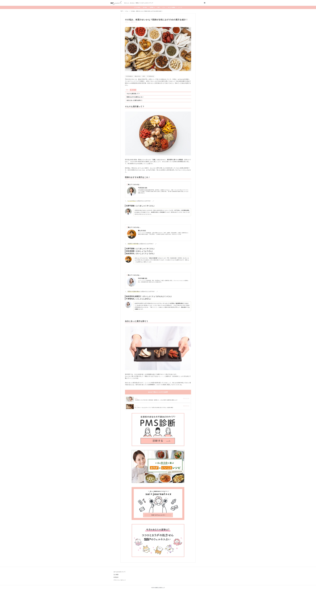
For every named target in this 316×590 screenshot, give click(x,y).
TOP (121, 11)
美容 (159, 7)
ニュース (180, 7)
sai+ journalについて (119, 571)
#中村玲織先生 (129, 76)
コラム (163, 7)
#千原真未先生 (150, 76)
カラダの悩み (137, 7)
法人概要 (116, 574)
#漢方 (143, 76)
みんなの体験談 (171, 7)
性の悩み (145, 7)
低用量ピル (152, 7)
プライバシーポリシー (120, 580)
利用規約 (116, 577)
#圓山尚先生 (138, 76)
